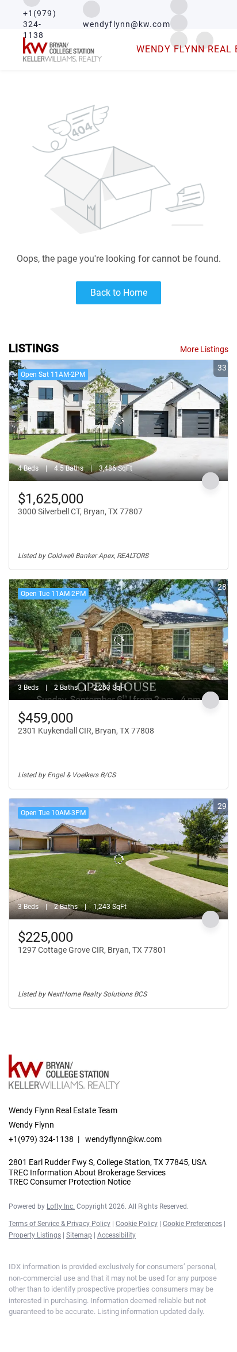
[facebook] (14, 1329)
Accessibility (116, 1235)
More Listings (204, 349)
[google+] (106, 1329)
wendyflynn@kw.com (123, 1139)
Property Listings (35, 1235)
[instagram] (179, 22)
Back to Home (118, 292)
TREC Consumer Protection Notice (70, 1181)
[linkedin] (37, 1329)
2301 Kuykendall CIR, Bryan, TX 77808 (86, 730)
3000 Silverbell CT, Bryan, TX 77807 (80, 511)
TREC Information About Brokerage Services (87, 1172)
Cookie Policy (137, 1224)
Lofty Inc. (61, 1206)
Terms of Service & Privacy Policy (59, 1224)
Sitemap (79, 1235)
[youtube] (83, 1329)
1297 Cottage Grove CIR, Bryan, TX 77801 (92, 949)
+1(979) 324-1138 (41, 1139)
